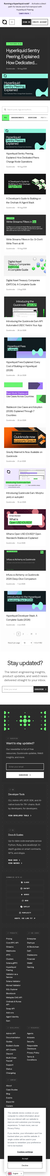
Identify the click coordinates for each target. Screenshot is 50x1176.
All (5, 118)
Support (9, 1065)
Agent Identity (12, 1017)
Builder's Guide (12, 1045)
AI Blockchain (33, 947)
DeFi (29, 951)
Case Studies (12, 1089)
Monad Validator (13, 985)
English (15, 1173)
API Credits (11, 1049)
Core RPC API (12, 943)
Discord (9, 1054)
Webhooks (11, 951)
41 (31, 634)
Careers (9, 1106)
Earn (8, 1021)
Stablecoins (32, 955)
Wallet (29, 963)
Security (30, 1041)
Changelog (11, 1073)
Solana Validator (13, 981)
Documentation (13, 1037)
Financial (31, 959)
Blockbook (11, 993)
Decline (25, 1165)
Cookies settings (25, 1152)
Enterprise (31, 939)
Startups (31, 943)
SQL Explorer (11, 989)
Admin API (11, 1033)
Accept (25, 1159)
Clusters (9, 959)
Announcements (17, 118)
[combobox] (14, 1173)
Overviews (32, 118)
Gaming (30, 967)
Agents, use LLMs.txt (23, 918)
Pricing (9, 939)
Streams (9, 947)
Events (9, 1098)
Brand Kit (10, 1102)
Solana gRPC (12, 963)
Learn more (24, 13)
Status (9, 1069)
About (9, 1085)
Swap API (10, 1008)
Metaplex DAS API (14, 997)
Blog (8, 1094)
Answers (30, 1037)
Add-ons (10, 1012)
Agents (30, 1033)
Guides (9, 1041)
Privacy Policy (13, 1128)
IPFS (8, 955)
